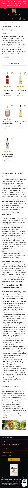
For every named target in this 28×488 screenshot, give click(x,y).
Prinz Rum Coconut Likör (17, 51)
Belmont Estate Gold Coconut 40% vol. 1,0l (7, 89)
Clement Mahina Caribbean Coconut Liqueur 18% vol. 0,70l (7, 122)
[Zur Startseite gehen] (14, 12)
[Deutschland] (2, 8)
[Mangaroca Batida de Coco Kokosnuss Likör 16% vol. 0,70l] (7, 144)
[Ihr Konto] (20, 18)
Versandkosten (23, 477)
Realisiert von (19, 486)
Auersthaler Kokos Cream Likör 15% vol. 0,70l (20, 90)
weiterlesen (6, 57)
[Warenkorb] (24, 18)
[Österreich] (5, 8)
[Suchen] (12, 18)
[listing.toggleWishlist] (12, 73)
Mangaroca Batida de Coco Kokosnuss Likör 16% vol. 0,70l (7, 155)
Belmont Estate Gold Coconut (12, 53)
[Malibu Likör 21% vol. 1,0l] (20, 111)
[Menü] (4, 18)
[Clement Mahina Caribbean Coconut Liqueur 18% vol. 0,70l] (7, 111)
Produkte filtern (15, 63)
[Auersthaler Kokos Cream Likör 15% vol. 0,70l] (20, 78)
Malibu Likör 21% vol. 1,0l (20, 122)
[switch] (24, 486)
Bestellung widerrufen (14, 459)
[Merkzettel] (16, 18)
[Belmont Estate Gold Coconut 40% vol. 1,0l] (7, 78)
